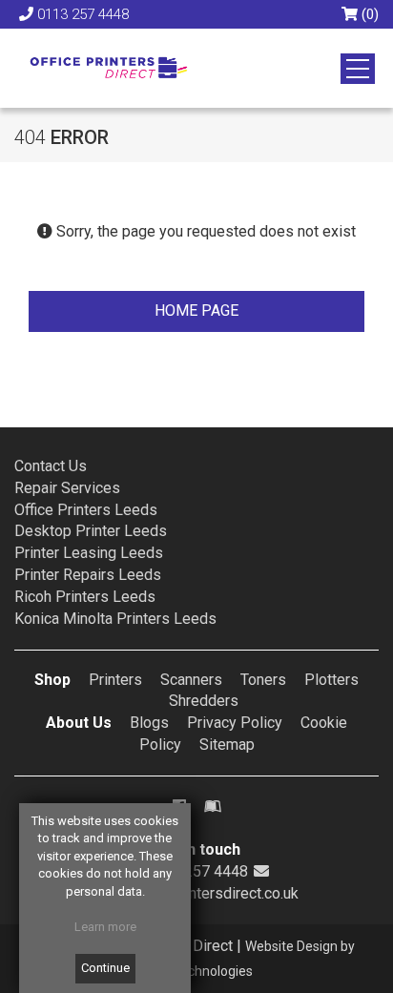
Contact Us (50, 466)
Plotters (331, 680)
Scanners (191, 680)
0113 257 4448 (83, 14)
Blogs (149, 723)
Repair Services (67, 488)
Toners (263, 680)
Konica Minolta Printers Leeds (115, 619)
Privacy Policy (234, 723)
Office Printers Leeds (85, 510)
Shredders (203, 701)
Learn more (105, 927)
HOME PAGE (196, 310)
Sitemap (227, 744)
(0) (368, 14)
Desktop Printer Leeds (90, 531)
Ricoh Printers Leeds (84, 597)
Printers (115, 680)
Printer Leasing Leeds (88, 553)
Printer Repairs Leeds (87, 575)
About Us (79, 723)
